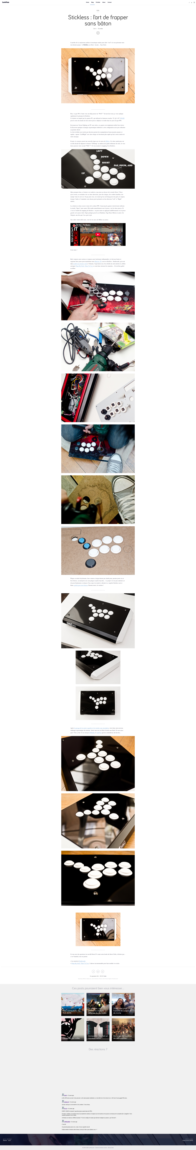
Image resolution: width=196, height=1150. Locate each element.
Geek (94, 28)
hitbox (84, 978)
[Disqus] (98, 1072)
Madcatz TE (98, 261)
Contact (110, 2)
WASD (122, 118)
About (103, 2)
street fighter (109, 978)
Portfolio (98, 2)
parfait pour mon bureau (81, 585)
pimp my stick (90, 978)
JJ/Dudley (92, 733)
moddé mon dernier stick (80, 264)
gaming (80, 978)
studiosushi (115, 978)
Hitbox (108, 141)
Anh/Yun (99, 733)
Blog (92, 2)
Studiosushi (82, 961)
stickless (97, 978)
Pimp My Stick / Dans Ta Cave (84, 266)
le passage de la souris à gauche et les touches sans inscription (91, 728)
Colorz (112, 1147)
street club (102, 978)
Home (87, 2)
